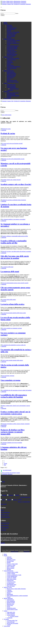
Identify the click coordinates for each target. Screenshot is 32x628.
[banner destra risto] (6, 474)
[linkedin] (10, 18)
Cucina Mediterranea (12, 46)
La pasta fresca (11, 52)
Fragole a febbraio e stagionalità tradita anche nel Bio (13, 242)
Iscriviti (3, 543)
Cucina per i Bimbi (12, 47)
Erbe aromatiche (11, 73)
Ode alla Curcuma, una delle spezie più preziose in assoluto (15, 257)
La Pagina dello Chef (12, 93)
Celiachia (9, 61)
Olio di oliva (10, 77)
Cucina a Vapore (11, 41)
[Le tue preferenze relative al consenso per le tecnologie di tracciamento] (1, 471)
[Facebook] (6, 18)
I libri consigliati (11, 86)
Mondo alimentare (9, 70)
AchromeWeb (26, 551)
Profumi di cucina (8, 133)
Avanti (5, 463)
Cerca (2, 15)
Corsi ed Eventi (11, 94)
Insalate (9, 30)
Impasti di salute (11, 75)
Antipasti (9, 25)
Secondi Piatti (11, 29)
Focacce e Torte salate (13, 32)
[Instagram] (7, 18)
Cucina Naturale (11, 87)
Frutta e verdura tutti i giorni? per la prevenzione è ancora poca (15, 413)
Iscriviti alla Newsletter (13, 95)
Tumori (9, 69)
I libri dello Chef (11, 84)
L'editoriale (10, 90)
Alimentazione (11, 72)
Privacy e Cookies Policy (24, 501)
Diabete (9, 64)
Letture (6, 83)
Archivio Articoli (14, 88)
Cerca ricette (7, 98)
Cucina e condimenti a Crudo (14, 575)
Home (5, 22)
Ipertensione (10, 65)
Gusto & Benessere (9, 39)
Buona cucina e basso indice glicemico (13, 59)
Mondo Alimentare (5, 517)
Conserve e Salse (12, 33)
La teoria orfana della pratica (12, 304)
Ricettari (9, 37)
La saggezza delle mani (10, 271)
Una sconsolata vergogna (10, 380)
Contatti (9, 97)
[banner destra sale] (10, 472)
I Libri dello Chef (5, 523)
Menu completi (11, 36)
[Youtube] (9, 18)
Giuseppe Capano (14, 551)
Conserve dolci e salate (13, 40)
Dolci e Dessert (11, 34)
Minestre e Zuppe (11, 28)
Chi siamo (6, 91)
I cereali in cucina (11, 51)
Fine (5, 465)
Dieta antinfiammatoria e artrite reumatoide (13, 67)
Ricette (6, 23)
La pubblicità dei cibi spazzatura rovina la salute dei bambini (14, 396)
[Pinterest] (12, 18)
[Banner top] (16, 4)
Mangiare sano (11, 76)
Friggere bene (11, 50)
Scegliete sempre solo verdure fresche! (16, 184)
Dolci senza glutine (12, 48)
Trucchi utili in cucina (12, 82)
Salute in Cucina (8, 57)
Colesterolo (10, 62)
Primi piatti (10, 26)
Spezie (9, 79)
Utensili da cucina (12, 80)
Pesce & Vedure (11, 55)
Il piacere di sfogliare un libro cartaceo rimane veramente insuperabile (12, 432)
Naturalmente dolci (12, 54)
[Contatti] (4, 18)
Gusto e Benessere (5, 512)
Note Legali (3, 504)
